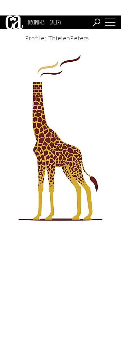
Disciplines (36, 22)
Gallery (55, 22)
